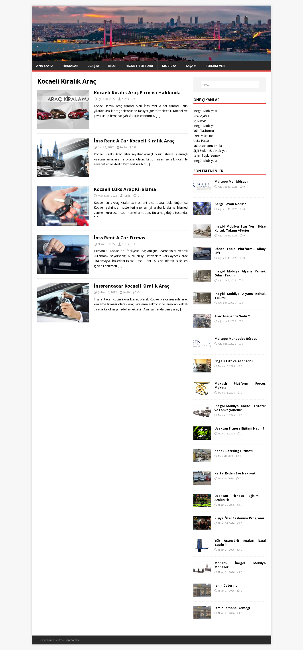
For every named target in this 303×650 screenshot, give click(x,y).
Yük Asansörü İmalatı (208, 146)
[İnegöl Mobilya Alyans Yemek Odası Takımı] (202, 280)
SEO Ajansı (201, 116)
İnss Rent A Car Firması (120, 238)
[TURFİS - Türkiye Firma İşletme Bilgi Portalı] (151, 58)
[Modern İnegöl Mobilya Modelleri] (202, 572)
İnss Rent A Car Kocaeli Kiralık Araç (134, 141)
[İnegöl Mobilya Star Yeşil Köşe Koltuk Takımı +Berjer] (202, 235)
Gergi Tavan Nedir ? (230, 204)
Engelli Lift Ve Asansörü (233, 361)
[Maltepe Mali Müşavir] (202, 190)
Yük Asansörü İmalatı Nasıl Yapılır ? (240, 542)
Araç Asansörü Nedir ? (232, 316)
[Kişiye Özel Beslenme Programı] (202, 527)
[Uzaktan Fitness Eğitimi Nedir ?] (202, 437)
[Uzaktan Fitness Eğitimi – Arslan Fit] (202, 504)
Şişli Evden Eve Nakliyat (210, 150)
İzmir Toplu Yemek (206, 155)
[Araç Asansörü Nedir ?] (202, 325)
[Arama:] (229, 84)
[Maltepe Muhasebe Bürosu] (202, 347)
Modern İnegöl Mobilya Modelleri (240, 565)
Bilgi (112, 66)
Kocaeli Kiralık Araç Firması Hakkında (137, 93)
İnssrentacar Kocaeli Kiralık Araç (131, 286)
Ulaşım (93, 66)
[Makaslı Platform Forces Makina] (202, 392)
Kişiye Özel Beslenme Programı (239, 518)
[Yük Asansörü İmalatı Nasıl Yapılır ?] (202, 549)
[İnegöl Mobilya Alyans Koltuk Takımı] (202, 302)
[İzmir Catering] (202, 594)
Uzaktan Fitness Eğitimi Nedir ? (239, 428)
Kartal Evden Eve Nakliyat (235, 473)
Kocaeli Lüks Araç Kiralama (125, 189)
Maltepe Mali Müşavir (231, 181)
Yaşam (190, 66)
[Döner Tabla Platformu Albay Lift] (202, 257)
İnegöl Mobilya (203, 126)
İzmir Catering (226, 585)
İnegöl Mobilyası (205, 111)
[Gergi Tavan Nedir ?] (202, 212)
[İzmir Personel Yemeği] (202, 616)
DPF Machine (203, 136)
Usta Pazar (201, 140)
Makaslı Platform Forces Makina (240, 385)
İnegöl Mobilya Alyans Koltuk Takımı (240, 296)
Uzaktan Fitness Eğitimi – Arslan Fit (240, 498)
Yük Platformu (203, 130)
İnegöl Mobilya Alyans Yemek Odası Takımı (240, 273)
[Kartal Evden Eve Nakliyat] (202, 482)
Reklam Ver (215, 66)
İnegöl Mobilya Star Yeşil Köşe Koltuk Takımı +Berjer (240, 228)
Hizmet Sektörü (139, 66)
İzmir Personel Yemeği (232, 608)
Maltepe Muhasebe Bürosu (235, 338)
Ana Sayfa (44, 66)
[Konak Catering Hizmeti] (202, 459)
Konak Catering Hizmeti (233, 451)
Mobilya (169, 66)
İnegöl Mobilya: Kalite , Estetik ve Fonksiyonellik (240, 408)
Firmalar (70, 66)
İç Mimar (199, 121)
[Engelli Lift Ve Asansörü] (202, 370)
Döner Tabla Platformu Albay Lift (240, 251)
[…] (158, 116)
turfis (125, 99)
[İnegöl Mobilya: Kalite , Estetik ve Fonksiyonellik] (202, 414)
